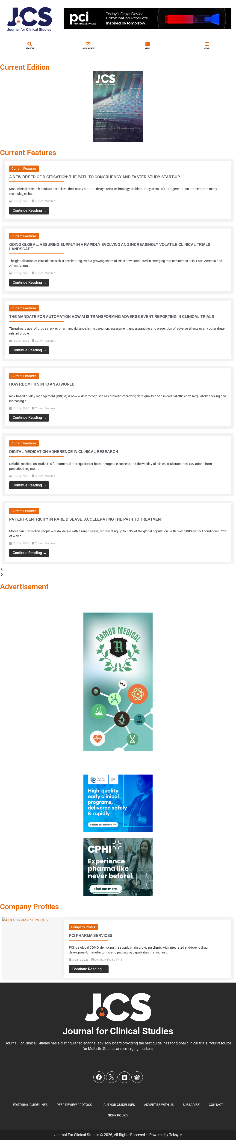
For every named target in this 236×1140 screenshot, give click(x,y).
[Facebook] (99, 1077)
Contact (216, 1105)
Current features (24, 168)
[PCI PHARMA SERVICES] (25, 920)
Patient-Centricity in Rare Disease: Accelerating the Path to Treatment (86, 519)
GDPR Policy (118, 1115)
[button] (118, 569)
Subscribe (191, 1105)
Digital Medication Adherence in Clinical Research (63, 452)
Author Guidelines (119, 1105)
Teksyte (175, 1135)
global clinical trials (191, 1043)
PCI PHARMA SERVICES (90, 936)
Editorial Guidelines (30, 1105)
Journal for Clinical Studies (118, 1031)
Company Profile (83, 927)
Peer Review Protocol (75, 1105)
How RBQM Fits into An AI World (42, 384)
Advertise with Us (159, 1105)
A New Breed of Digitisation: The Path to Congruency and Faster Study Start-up (94, 177)
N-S (120, 959)
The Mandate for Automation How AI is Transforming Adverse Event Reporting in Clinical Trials (111, 317)
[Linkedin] (124, 1077)
